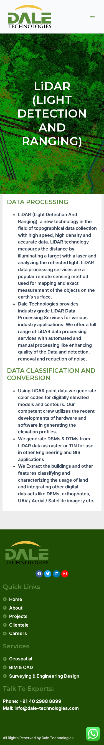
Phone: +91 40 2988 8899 (32, 701)
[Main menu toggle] (92, 16)
